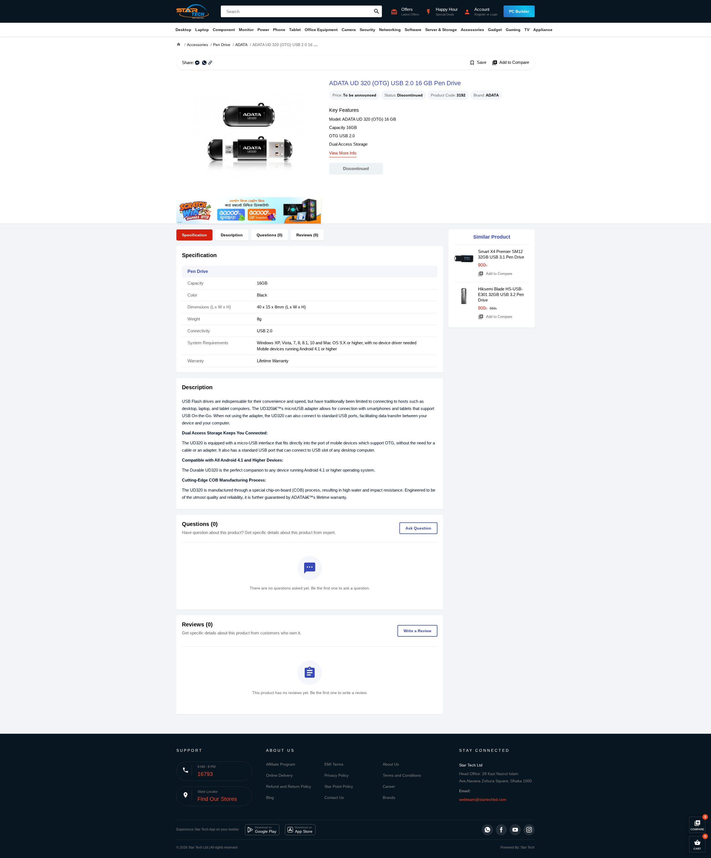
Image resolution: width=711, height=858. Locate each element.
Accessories (472, 29)
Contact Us (334, 797)
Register (480, 14)
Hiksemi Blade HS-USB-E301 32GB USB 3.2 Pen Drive (501, 294)
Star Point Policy (338, 786)
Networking (390, 29)
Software (413, 29)
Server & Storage (441, 29)
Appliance (542, 29)
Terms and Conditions (402, 775)
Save (477, 62)
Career (389, 786)
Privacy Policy (336, 775)
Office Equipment (321, 29)
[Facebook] (501, 829)
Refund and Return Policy (288, 786)
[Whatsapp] (487, 829)
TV (526, 29)
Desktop (183, 29)
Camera (349, 29)
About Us (391, 764)
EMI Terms (333, 764)
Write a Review (417, 631)
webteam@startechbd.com (482, 799)
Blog (270, 797)
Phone (279, 29)
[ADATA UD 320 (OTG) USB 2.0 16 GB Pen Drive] (248, 137)
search (376, 11)
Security (367, 29)
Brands (389, 797)
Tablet (295, 29)
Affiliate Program (280, 764)
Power (263, 29)
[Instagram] (529, 829)
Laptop (202, 29)
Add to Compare (510, 62)
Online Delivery (279, 775)
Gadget (495, 29)
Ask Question (418, 528)
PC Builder (519, 11)
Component (224, 29)
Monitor (246, 29)
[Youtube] (515, 829)
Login (493, 14)
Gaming (513, 29)
